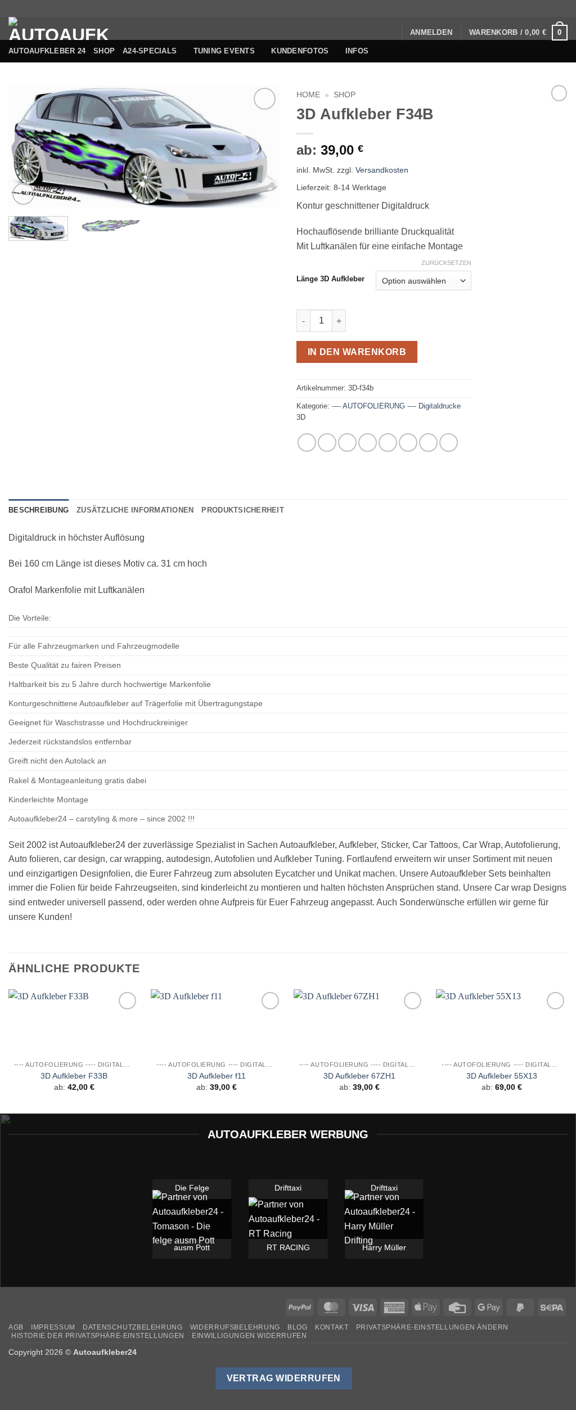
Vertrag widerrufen (284, 1378)
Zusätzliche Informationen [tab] (135, 510)
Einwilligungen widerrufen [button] (249, 1336)
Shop (104, 51)
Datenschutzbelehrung (132, 1327)
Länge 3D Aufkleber (330, 279)
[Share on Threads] (347, 442)
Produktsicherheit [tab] (242, 510)
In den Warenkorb (357, 352)
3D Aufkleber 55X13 (501, 1075)
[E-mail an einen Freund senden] (367, 442)
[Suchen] (389, 32)
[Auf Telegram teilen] (448, 442)
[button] (431, 32)
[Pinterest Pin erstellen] (388, 442)
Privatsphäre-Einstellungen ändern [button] (432, 1327)
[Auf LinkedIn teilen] (408, 442)
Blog (297, 1327)
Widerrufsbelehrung (235, 1327)
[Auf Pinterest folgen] (551, 8)
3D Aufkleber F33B (73, 1075)
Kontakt (331, 1327)
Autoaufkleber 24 (47, 51)
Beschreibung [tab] (38, 510)
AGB (16, 1327)
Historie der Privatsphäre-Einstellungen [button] (97, 1336)
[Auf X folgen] (529, 8)
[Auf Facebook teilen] (307, 442)
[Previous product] (559, 93)
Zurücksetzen (446, 262)
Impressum (53, 1327)
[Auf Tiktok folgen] (519, 8)
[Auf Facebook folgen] (497, 8)
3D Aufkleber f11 (216, 1075)
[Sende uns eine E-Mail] (540, 8)
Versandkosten (382, 169)
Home (308, 95)
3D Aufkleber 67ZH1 (359, 1075)
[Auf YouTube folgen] (562, 8)
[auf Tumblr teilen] (428, 442)
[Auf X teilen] (327, 442)
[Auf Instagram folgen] (508, 8)
